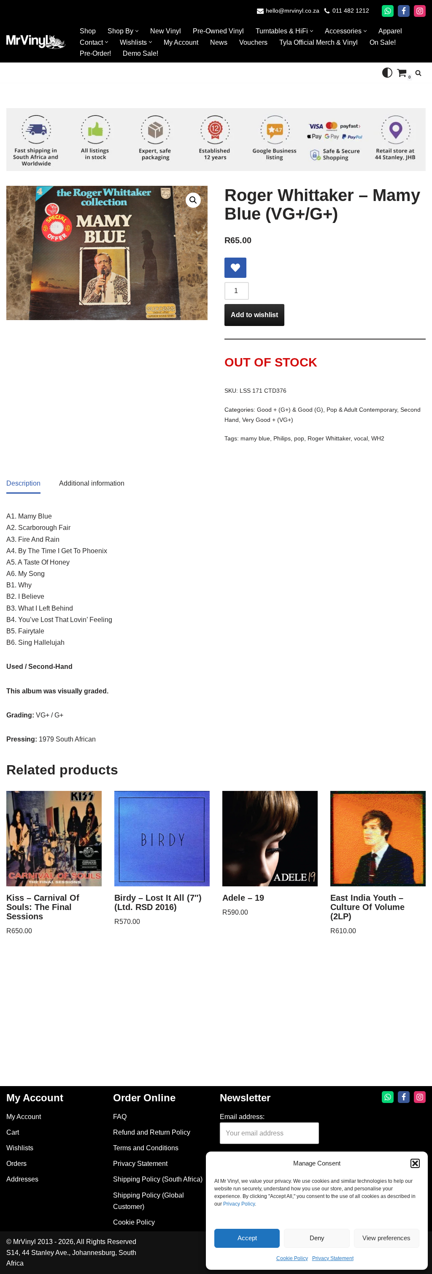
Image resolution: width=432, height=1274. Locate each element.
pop (299, 438)
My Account (181, 42)
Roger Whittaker (329, 438)
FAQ (120, 1116)
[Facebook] (404, 11)
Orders (16, 1163)
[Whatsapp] (388, 11)
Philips (282, 438)
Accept (247, 1237)
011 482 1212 (350, 11)
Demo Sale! (140, 53)
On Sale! (383, 42)
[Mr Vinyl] (35, 42)
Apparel (390, 31)
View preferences (386, 1237)
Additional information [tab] (91, 483)
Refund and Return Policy (151, 1132)
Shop (88, 31)
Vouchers (253, 42)
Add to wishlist (254, 314)
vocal (361, 438)
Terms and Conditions (145, 1148)
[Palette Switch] (387, 73)
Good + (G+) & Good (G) (290, 409)
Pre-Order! (95, 53)
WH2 (377, 438)
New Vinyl (165, 31)
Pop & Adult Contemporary (362, 409)
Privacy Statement (333, 1258)
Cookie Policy (292, 1258)
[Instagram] (420, 11)
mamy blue (255, 438)
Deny (317, 1237)
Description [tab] (23, 483)
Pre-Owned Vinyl (218, 31)
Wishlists (19, 1148)
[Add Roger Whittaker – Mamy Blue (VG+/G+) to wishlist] (235, 268)
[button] (415, 1163)
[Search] (418, 73)
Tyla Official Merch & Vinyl (318, 42)
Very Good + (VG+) (267, 419)
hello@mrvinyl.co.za (292, 11)
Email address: (242, 1116)
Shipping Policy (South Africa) (157, 1179)
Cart (12, 1132)
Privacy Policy (239, 1204)
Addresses (22, 1179)
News (218, 42)
